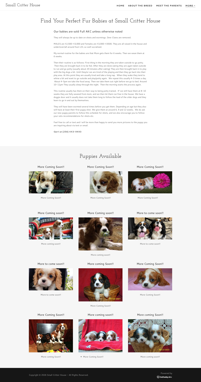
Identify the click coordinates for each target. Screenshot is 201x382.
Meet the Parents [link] (169, 5)
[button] (190, 5)
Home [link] (120, 5)
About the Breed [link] (140, 5)
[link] (23, 5)
